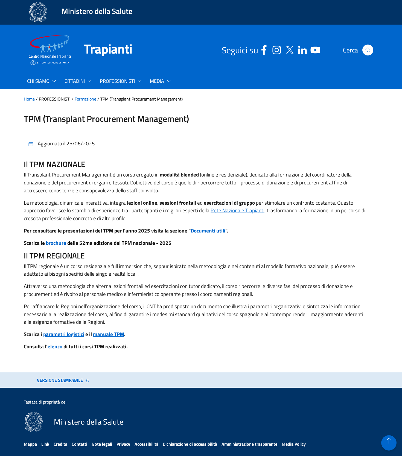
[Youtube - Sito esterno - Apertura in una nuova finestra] (315, 49)
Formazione (85, 99)
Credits (60, 444)
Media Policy (294, 444)
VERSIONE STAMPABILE (60, 380)
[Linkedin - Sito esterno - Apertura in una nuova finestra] (302, 49)
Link (45, 444)
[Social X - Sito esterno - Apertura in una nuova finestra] (289, 49)
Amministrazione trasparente (249, 444)
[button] (367, 50)
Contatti (79, 444)
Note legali (102, 444)
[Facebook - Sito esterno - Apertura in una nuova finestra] (264, 49)
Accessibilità (146, 444)
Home (29, 99)
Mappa (30, 444)
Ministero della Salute (97, 11)
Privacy (123, 444)
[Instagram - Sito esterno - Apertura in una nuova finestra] (276, 49)
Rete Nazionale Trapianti (237, 210)
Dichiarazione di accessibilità (190, 444)
